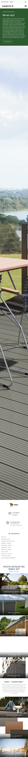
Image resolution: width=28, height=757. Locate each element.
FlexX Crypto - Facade (6, 553)
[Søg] (25, 2)
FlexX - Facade (4, 551)
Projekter (11, 1)
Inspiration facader (5, 539)
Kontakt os (3, 536)
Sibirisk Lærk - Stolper (6, 549)
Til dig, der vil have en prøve (7, 541)
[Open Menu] (26, 6)
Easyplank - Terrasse (6, 543)
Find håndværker (4, 1)
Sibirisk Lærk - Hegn (5, 547)
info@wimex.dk (16, 523)
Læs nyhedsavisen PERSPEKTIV (8, 558)
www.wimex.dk (19, 525)
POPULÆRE (16, 571)
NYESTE (11, 571)
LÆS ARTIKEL (14, 585)
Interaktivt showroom (6, 555)
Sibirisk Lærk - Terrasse (6, 545)
